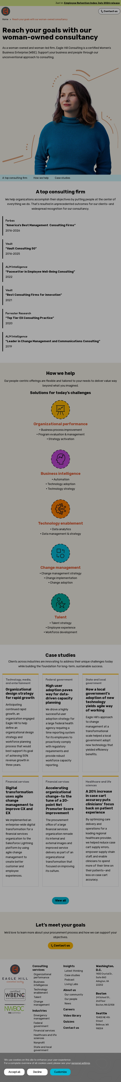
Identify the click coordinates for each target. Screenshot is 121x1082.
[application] (60, 1067)
